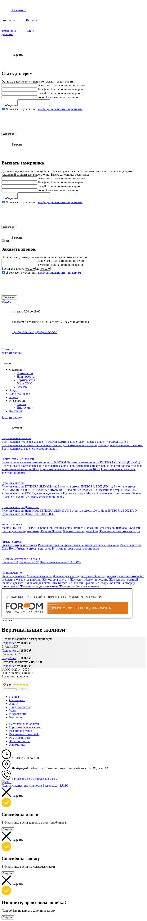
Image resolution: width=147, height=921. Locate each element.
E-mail (42, 93)
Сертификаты (26, 380)
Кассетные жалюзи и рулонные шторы (83, 583)
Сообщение (9, 105)
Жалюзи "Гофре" (51, 531)
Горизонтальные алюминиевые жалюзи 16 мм (70, 469)
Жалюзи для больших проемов (79, 586)
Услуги (13, 397)
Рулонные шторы (13, 483)
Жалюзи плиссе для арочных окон (106, 527)
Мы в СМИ (24, 383)
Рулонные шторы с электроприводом (40, 496)
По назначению (12, 572)
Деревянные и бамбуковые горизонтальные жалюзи (35, 465)
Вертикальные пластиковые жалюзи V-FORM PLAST (93, 441)
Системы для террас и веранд (21, 558)
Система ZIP (10, 562)
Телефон (43, 89)
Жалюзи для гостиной (123, 579)
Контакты (15, 411)
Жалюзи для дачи (104, 576)
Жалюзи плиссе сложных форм (119, 531)
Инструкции (25, 407)
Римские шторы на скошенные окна (95, 545)
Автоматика (17, 744)
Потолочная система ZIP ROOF (60, 562)
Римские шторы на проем (55, 545)
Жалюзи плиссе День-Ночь (80, 531)
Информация (17, 714)
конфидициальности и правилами (60, 109)
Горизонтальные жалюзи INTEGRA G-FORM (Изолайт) (103, 462)
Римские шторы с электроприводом (75, 548)
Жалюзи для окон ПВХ (42, 583)
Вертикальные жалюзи (16, 438)
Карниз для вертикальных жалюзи (120, 445)
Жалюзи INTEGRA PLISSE (19, 527)
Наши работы (26, 376)
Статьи (21, 404)
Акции (13, 390)
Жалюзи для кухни (14, 583)
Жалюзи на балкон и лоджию (89, 579)
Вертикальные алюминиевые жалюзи (26, 445)
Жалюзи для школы (28, 579)
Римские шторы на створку (19, 545)
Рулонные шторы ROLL (51, 490)
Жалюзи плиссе (12, 524)
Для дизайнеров (19, 393)
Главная (14, 696)
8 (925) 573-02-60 (46, 332)
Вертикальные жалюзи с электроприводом (29, 448)
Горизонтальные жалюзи (18, 458)
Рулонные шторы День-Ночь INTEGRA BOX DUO (103, 510)
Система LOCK (29, 562)
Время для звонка (13, 268)
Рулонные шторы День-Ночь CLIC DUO (28, 514)
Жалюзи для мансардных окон (73, 576)
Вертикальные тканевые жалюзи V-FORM (29, 441)
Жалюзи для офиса (14, 576)
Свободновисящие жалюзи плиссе (60, 527)
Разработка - (55, 785)
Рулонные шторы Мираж (79, 493)
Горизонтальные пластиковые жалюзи (95, 465)
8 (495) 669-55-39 (23, 332)
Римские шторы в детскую (33, 548)
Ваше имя (44, 85)
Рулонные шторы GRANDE (117, 490)
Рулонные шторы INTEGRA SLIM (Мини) (29, 486)
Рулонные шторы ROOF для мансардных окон (32, 493)
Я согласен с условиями (44, 109)
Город (41, 97)
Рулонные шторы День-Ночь (20, 507)
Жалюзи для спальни (55, 579)
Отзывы (22, 387)
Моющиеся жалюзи (39, 576)
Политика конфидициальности (22, 785)
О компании (25, 373)
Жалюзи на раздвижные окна (39, 586)
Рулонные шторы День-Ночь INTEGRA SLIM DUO (35, 510)
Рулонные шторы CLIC (83, 490)
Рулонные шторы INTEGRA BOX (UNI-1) (85, 486)
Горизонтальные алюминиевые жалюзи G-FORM (34, 462)
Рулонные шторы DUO (24, 734)
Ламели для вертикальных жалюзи (74, 445)
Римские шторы (12, 541)
